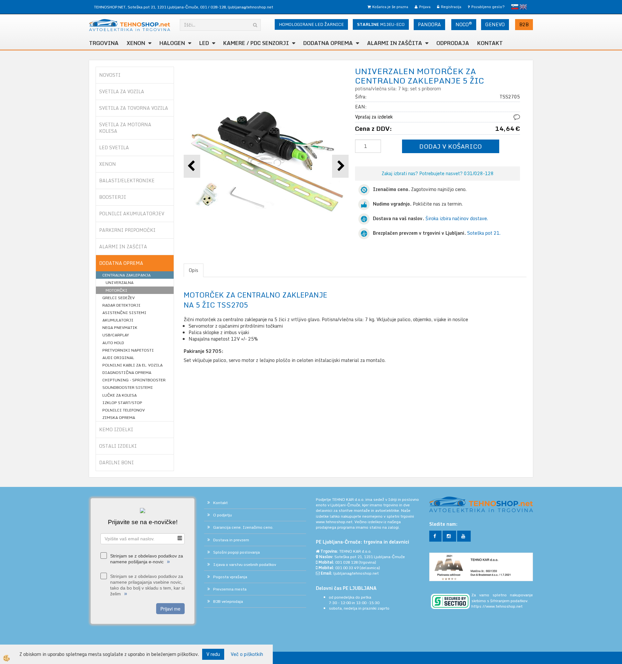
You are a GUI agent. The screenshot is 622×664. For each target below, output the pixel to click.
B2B (524, 24)
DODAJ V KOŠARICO (450, 146)
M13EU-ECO (381, 24)
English (523, 6)
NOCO (463, 24)
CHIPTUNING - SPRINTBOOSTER (134, 380)
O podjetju (222, 515)
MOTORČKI (116, 290)
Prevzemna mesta (230, 589)
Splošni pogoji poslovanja (236, 552)
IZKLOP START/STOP (122, 403)
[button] (340, 166)
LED (204, 43)
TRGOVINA (104, 43)
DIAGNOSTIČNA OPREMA (126, 372)
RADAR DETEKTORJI (121, 305)
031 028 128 (346, 562)
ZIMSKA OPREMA (118, 417)
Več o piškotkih (247, 654)
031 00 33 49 (347, 568)
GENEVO (495, 24)
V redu (213, 654)
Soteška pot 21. (484, 233)
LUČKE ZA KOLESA (119, 395)
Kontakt (490, 43)
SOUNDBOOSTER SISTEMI (127, 387)
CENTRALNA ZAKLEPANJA (126, 275)
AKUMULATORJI (117, 320)
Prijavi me (170, 608)
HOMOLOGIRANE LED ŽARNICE (311, 24)
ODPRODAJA (452, 43)
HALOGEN (172, 43)
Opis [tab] (193, 270)
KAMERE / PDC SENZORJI (256, 43)
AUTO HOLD (113, 343)
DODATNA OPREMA (328, 43)
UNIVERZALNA (119, 282)
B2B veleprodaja (228, 601)
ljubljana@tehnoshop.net (250, 7)
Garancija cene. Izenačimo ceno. (243, 527)
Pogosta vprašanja (230, 577)
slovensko (514, 6)
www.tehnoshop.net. (335, 522)
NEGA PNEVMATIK (119, 327)
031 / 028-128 (213, 7)
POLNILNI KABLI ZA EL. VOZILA (132, 365)
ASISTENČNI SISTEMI (124, 312)
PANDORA (429, 24)
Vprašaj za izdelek (374, 116)
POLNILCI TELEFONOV (123, 410)
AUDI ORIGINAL (118, 358)
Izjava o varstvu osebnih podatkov (244, 564)
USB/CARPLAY (115, 335)
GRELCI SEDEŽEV (118, 298)
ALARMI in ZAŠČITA (394, 43)
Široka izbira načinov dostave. (456, 218)
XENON (136, 43)
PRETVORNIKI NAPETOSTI (128, 350)
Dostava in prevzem (231, 540)
